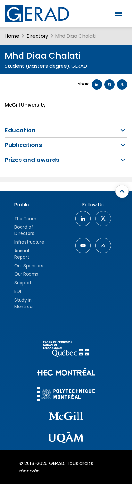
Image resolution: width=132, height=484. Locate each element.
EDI (17, 292)
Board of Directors (24, 230)
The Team (25, 219)
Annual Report (21, 254)
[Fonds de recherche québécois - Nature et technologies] (66, 349)
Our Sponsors (28, 266)
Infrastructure (29, 242)
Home (12, 35)
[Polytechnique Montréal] (66, 394)
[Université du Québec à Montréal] (66, 438)
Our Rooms (26, 274)
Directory (37, 35)
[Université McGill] (66, 417)
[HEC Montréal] (66, 372)
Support (23, 283)
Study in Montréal (24, 303)
